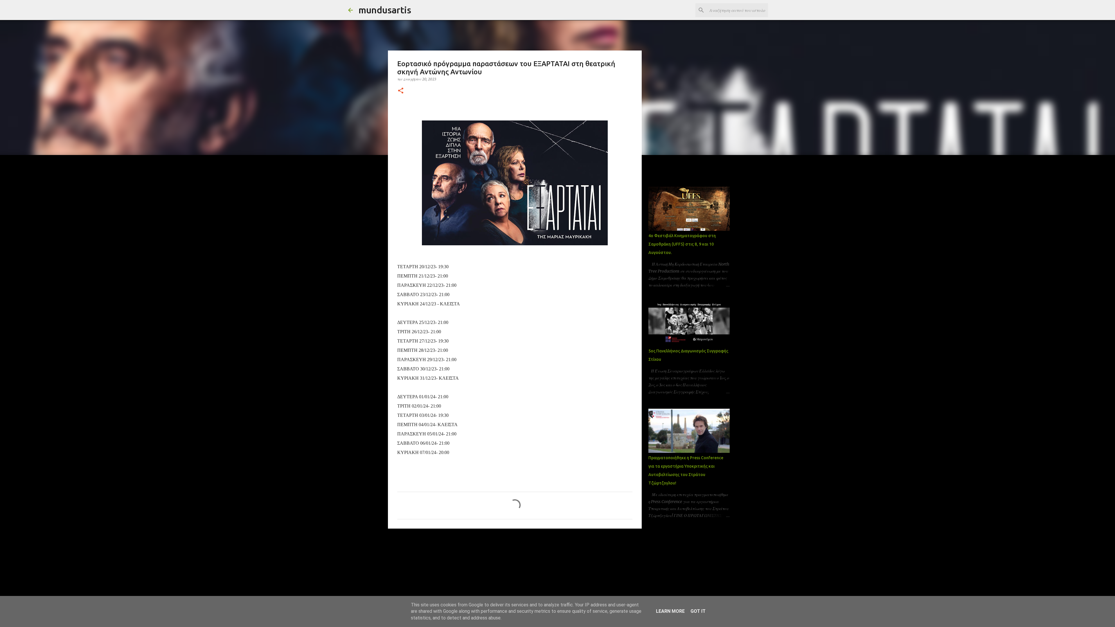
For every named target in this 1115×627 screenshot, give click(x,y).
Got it (698, 611)
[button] (400, 91)
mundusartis (385, 10)
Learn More (670, 611)
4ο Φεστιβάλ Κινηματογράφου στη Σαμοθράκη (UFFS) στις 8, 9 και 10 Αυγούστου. (682, 244)
